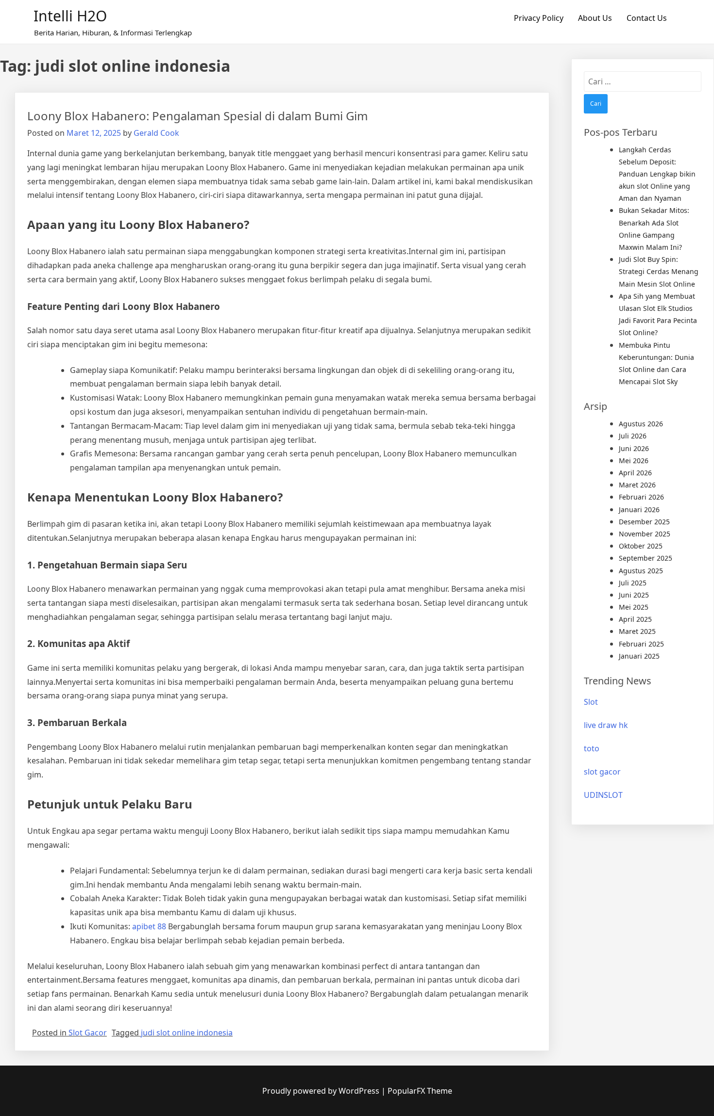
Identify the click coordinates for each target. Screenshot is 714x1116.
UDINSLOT (603, 795)
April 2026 (635, 472)
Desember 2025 (644, 521)
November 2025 (644, 533)
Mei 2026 (633, 460)
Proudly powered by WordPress (321, 1090)
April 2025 (635, 619)
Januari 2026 (639, 509)
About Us (595, 18)
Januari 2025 (639, 656)
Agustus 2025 (641, 570)
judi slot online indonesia (187, 1032)
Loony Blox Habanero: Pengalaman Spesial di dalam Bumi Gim (197, 116)
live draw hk (606, 725)
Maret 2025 (637, 631)
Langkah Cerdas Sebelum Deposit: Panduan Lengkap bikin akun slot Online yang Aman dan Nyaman (657, 174)
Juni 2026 (634, 448)
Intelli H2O (70, 16)
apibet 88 (149, 926)
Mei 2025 (633, 607)
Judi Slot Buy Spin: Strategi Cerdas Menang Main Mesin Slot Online (658, 271)
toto (591, 748)
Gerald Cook (156, 133)
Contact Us (647, 18)
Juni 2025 (634, 594)
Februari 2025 (641, 643)
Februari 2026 (641, 496)
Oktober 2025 (641, 545)
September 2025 (645, 558)
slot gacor (602, 771)
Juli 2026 (632, 435)
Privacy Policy (538, 18)
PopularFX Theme (420, 1090)
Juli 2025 (632, 582)
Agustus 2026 (641, 423)
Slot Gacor (87, 1032)
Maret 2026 (637, 484)
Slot (591, 701)
